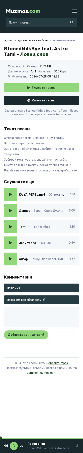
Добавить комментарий (26, 334)
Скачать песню (44, 100)
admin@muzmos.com (41, 373)
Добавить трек (57, 363)
